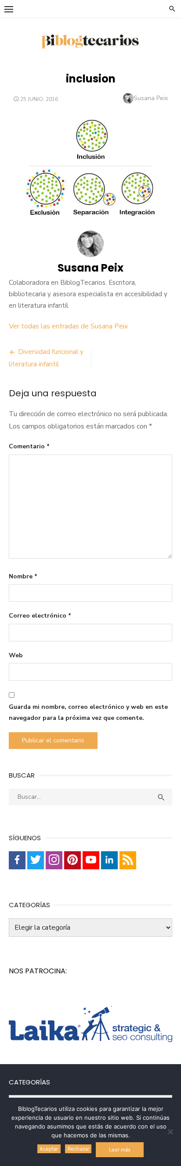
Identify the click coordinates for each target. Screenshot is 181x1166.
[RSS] (127, 860)
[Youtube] (91, 860)
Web (16, 655)
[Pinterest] (72, 860)
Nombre (23, 576)
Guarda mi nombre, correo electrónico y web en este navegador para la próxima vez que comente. (88, 712)
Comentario (29, 446)
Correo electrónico (40, 615)
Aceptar (49, 1149)
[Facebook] (17, 860)
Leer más (119, 1150)
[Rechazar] (170, 1131)
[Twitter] (35, 860)
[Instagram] (54, 860)
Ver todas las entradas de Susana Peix (68, 326)
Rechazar (78, 1149)
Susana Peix (151, 98)
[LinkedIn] (109, 860)
